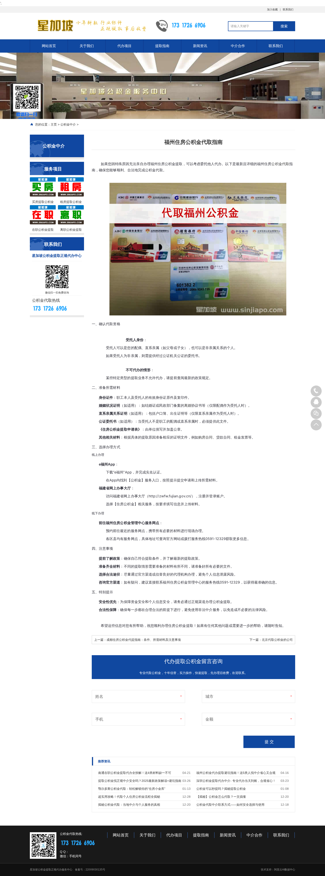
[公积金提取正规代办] (89, 25)
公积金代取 (280, 164)
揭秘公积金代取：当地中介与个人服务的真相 (129, 804)
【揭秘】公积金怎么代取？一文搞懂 (221, 796)
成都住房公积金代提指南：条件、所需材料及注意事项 (144, 639)
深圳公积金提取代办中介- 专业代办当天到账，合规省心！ (236, 780)
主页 (54, 124)
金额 (209, 719)
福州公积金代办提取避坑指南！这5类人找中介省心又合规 (235, 773)
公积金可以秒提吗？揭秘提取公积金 (221, 788)
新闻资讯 (200, 46)
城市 (209, 696)
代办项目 (124, 46)
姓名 (99, 696)
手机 (99, 719)
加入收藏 (272, 9)
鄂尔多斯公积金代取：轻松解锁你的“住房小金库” (131, 788)
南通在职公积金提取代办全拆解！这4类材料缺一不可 (134, 773)
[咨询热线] (316, 391)
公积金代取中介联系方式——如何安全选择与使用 (230, 804)
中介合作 (238, 46)
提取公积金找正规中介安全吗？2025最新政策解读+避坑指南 (139, 780)
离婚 (187, 405)
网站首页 (49, 46)
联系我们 (288, 9)
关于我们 (87, 46)
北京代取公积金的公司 (277, 639)
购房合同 (205, 437)
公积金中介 (68, 124)
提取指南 (162, 46)
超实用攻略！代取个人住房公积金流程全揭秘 (129, 796)
